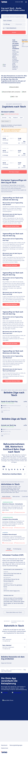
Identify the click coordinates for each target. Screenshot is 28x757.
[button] (8, 24)
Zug (7, 669)
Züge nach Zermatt (6, 663)
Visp (10, 117)
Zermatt (4, 117)
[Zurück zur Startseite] (4, 2)
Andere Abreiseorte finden (11, 114)
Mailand (15, 117)
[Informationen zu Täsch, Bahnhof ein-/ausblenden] (25, 647)
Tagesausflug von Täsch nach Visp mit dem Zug (13, 235)
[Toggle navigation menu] (26, 2)
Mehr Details (5, 121)
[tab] (6, 496)
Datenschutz (4, 748)
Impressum (4, 745)
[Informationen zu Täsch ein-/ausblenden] (25, 639)
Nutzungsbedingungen (16, 745)
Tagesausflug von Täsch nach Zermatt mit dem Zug (13, 199)
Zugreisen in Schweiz (16, 669)
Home (2, 669)
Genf (21, 117)
